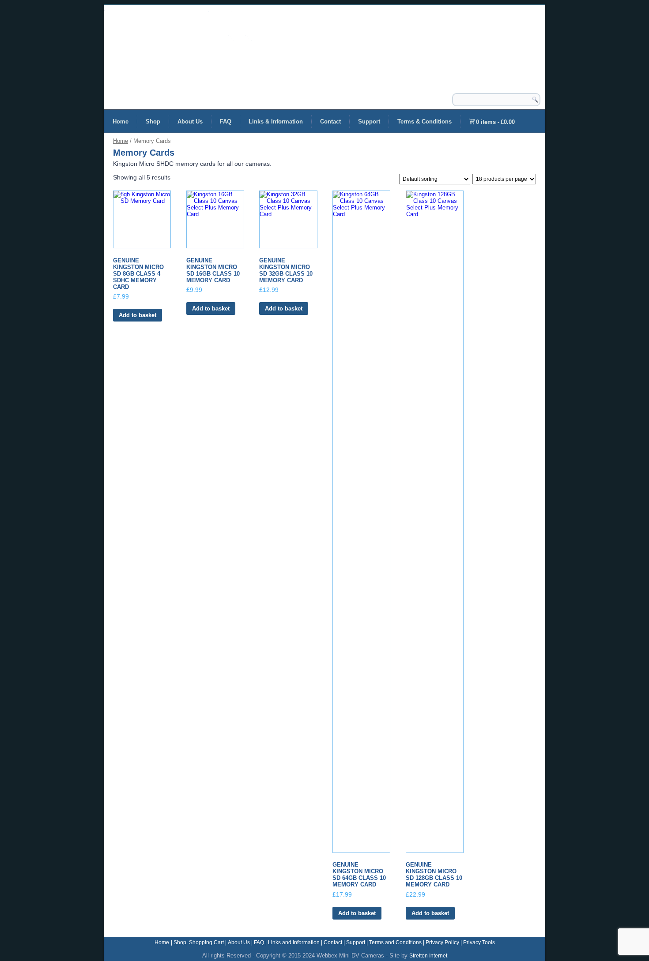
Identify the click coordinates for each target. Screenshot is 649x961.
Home (120, 121)
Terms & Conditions (424, 121)
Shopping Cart (206, 942)
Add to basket (137, 315)
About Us (190, 121)
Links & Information (276, 121)
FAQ (225, 121)
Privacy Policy (442, 942)
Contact (330, 121)
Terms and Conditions (395, 942)
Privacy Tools (479, 942)
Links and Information (294, 942)
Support (369, 121)
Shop (153, 121)
